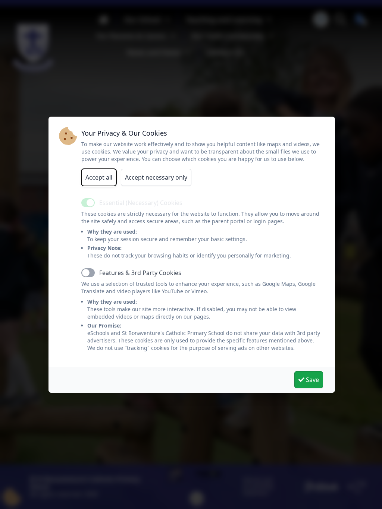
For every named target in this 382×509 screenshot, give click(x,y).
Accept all (98, 177)
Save (311, 380)
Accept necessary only (156, 177)
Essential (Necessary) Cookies (140, 203)
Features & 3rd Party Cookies (140, 273)
